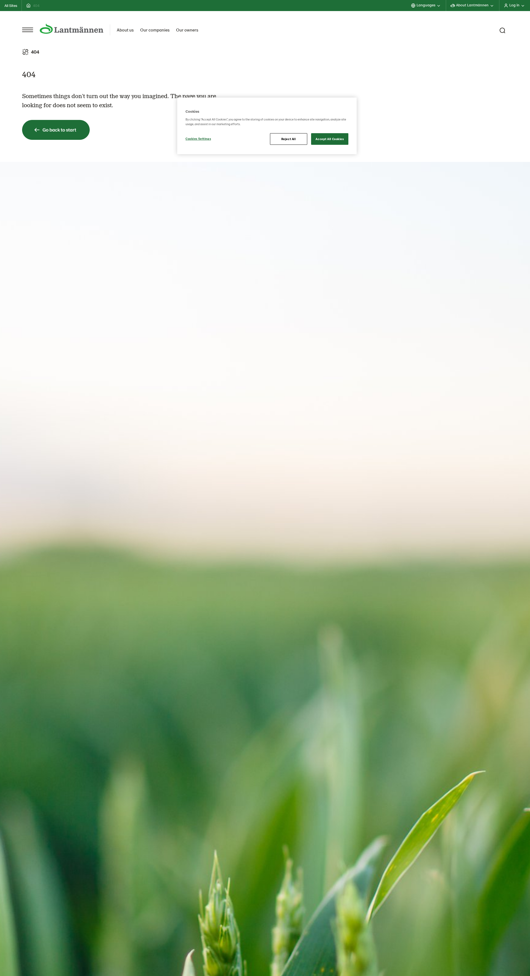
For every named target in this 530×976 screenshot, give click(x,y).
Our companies (154, 29)
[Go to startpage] (71, 28)
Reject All (288, 139)
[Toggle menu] (27, 29)
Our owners (187, 29)
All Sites (10, 5)
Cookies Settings (198, 138)
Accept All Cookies (330, 139)
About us (125, 29)
